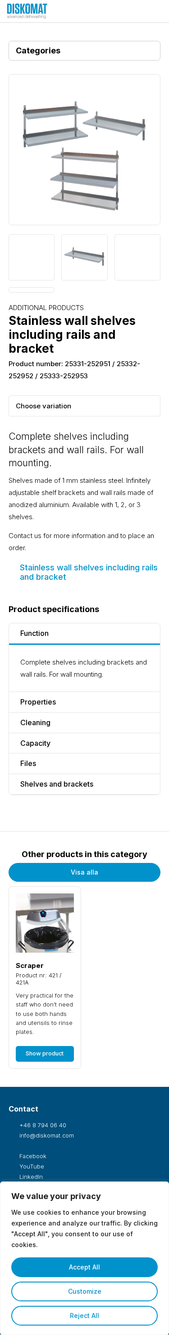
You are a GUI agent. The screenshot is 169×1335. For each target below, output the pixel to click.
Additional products (46, 307)
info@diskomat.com (46, 1135)
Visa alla (84, 872)
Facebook (32, 1156)
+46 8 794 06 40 (42, 1125)
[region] (84, 1258)
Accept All (84, 1267)
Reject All (84, 1315)
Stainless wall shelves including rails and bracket (89, 572)
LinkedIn (30, 1176)
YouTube (31, 1166)
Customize (84, 1291)
